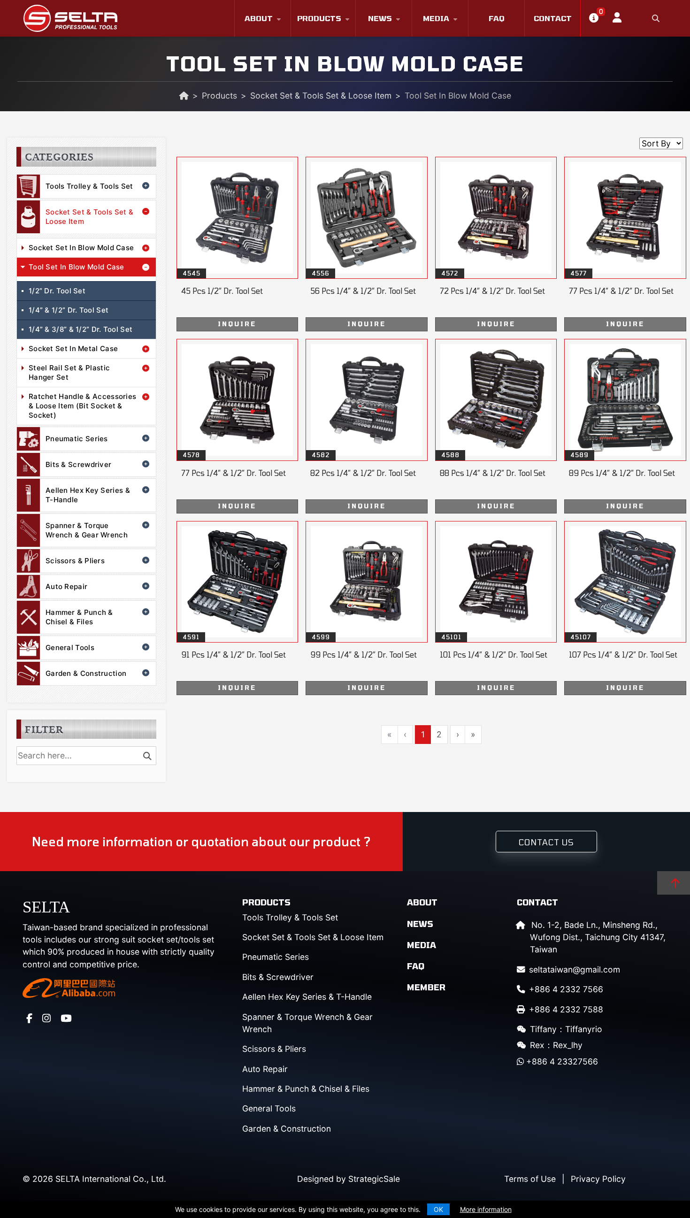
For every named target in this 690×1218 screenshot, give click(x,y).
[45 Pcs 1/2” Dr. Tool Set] (237, 244)
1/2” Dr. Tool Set (57, 290)
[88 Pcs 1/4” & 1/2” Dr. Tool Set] (496, 426)
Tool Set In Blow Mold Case (76, 266)
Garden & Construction (86, 673)
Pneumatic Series (77, 438)
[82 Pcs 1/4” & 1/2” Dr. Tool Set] (367, 426)
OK (438, 1209)
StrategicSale (374, 1179)
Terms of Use (530, 1179)
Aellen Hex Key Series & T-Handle (88, 495)
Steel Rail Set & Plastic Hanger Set (69, 372)
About (259, 18)
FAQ (497, 18)
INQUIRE (237, 324)
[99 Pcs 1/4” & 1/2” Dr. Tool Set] (367, 608)
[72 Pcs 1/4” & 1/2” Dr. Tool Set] (496, 244)
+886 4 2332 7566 (566, 989)
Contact (553, 18)
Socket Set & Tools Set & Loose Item (320, 95)
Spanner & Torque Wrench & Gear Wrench (87, 530)
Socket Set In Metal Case (73, 348)
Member (426, 987)
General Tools (70, 647)
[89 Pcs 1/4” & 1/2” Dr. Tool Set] (625, 426)
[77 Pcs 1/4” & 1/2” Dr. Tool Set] (625, 244)
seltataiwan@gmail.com (574, 969)
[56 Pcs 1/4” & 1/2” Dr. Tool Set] (367, 244)
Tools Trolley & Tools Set (89, 186)
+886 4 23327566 (561, 1061)
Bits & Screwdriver (78, 464)
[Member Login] (613, 18)
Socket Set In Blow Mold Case (81, 247)
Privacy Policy (598, 1179)
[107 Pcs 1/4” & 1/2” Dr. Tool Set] (625, 608)
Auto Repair (66, 586)
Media (436, 18)
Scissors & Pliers (75, 560)
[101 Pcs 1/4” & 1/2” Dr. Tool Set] (496, 608)
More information (486, 1209)
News (380, 18)
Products (319, 18)
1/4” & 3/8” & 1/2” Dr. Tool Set (80, 329)
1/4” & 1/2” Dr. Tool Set (68, 310)
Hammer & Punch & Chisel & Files (79, 617)
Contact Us (546, 842)
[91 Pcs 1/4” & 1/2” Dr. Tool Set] (237, 608)
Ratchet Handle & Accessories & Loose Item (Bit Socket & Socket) (82, 406)
